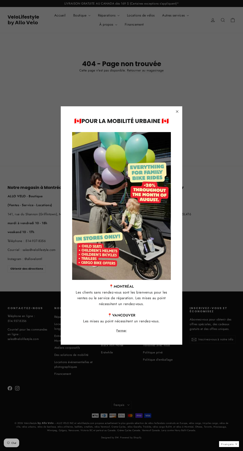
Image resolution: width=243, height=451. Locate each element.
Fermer (121, 330)
